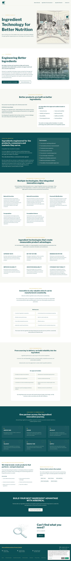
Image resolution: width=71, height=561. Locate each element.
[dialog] (59, 555)
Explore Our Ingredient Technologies (10, 82)
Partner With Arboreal (25, 82)
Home (3, 557)
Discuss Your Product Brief (35, 509)
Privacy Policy (37, 557)
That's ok (66, 558)
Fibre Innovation (25, 557)
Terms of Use (43, 557)
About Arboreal (37, 2)
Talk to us (41, 535)
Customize (50, 558)
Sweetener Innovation (17, 557)
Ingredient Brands (58, 2)
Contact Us (67, 2)
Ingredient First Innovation (47, 2)
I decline (63, 558)
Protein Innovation (8, 557)
